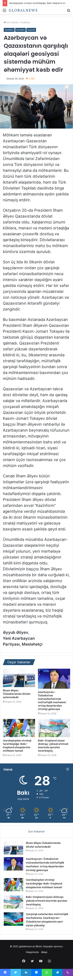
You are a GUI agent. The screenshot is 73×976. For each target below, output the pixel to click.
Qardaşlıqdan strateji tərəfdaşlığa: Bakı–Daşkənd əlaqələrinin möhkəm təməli (17, 746)
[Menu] (4, 12)
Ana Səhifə (12, 22)
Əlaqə (44, 952)
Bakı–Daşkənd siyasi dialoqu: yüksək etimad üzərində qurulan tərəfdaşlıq (53, 746)
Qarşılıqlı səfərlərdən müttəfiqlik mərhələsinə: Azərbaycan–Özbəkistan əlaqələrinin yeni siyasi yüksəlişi (47, 919)
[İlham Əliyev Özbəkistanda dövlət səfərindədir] (19, 678)
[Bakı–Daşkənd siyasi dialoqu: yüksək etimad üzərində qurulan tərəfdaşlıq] (54, 728)
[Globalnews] (23, 10)
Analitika (25, 22)
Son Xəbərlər (36, 831)
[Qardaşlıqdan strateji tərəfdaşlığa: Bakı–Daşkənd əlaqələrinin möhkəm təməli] (19, 728)
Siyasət (31, 29)
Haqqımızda (32, 952)
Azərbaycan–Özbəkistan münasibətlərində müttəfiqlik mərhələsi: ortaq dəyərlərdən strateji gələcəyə (52, 700)
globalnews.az (27, 946)
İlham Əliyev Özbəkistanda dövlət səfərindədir (16, 694)
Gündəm (20, 29)
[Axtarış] (68, 12)
